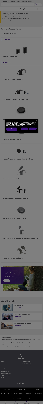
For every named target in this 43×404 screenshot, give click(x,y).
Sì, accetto (32, 128)
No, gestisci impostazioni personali (12, 129)
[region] (21, 126)
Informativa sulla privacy (11, 125)
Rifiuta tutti (24, 128)
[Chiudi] (36, 121)
